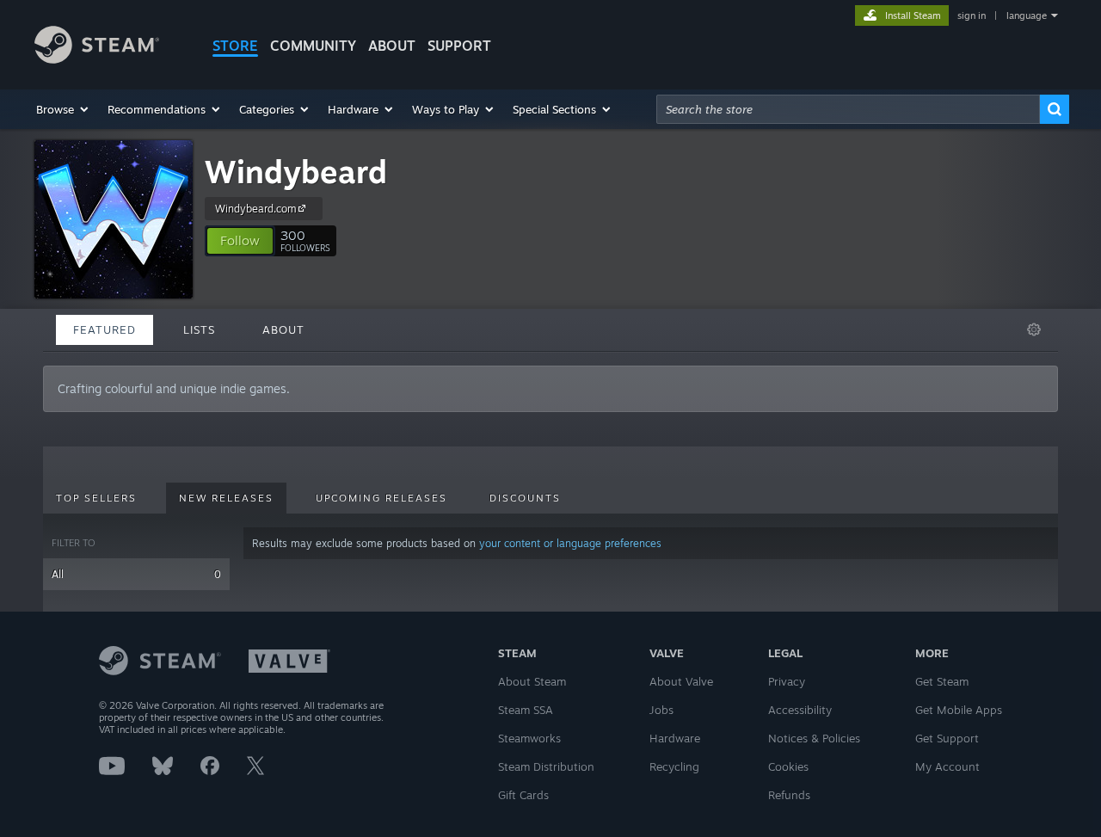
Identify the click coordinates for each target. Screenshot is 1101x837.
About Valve (681, 681)
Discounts (525, 498)
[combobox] (848, 109)
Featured (104, 329)
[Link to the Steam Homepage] (96, 59)
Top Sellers (96, 498)
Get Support (947, 738)
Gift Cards (523, 795)
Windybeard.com (256, 208)
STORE (235, 45)
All (136, 574)
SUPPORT (459, 45)
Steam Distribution (546, 766)
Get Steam (942, 681)
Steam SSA (525, 710)
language (1026, 15)
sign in (971, 15)
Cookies (788, 766)
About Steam (532, 681)
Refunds (789, 795)
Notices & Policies (814, 738)
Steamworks (529, 738)
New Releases (226, 498)
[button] (63, 109)
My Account (947, 766)
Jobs (661, 710)
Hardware (674, 738)
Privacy (786, 681)
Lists (199, 329)
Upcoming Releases (381, 498)
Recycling (674, 766)
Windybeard (296, 171)
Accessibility (800, 710)
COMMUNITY (313, 45)
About (391, 45)
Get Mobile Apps (958, 710)
